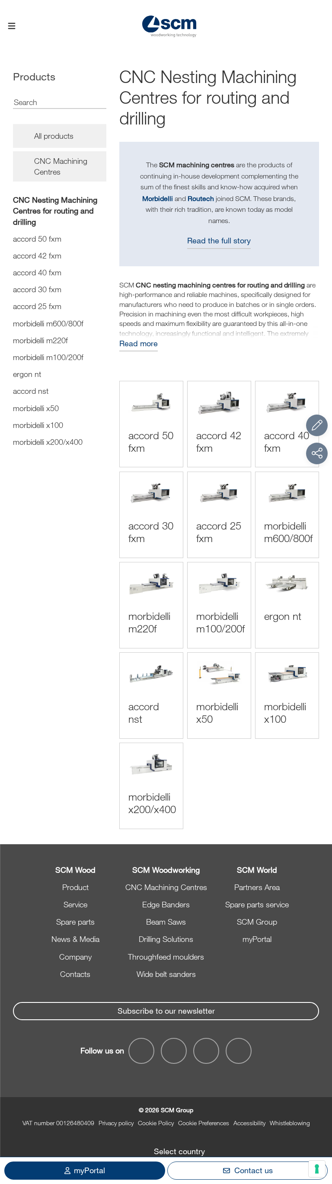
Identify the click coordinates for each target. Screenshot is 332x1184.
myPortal (257, 939)
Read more (138, 343)
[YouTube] (174, 1051)
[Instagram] (239, 1051)
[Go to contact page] (317, 425)
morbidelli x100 (38, 425)
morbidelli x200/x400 (48, 442)
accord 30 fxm (37, 289)
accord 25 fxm (37, 306)
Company (75, 956)
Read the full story (219, 240)
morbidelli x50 (36, 408)
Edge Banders (166, 904)
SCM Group (257, 921)
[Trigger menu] (11, 26)
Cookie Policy (156, 1123)
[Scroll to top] (317, 1130)
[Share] (317, 453)
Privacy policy (116, 1123)
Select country (179, 1151)
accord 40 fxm (37, 272)
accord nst (30, 391)
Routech (201, 198)
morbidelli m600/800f (48, 323)
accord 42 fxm (37, 255)
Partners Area (257, 887)
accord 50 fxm (37, 238)
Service (75, 904)
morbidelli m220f (40, 340)
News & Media (75, 939)
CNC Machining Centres (166, 887)
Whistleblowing (290, 1123)
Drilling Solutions (166, 939)
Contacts (75, 974)
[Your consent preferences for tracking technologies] (317, 1169)
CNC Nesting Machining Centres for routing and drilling (55, 210)
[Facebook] (141, 1051)
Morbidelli (157, 198)
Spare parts (75, 921)
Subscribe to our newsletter (166, 1010)
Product (75, 887)
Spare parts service (257, 904)
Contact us (253, 1170)
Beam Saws (166, 921)
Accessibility (249, 1123)
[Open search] (320, 26)
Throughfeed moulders (166, 956)
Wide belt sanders (166, 974)
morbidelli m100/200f (48, 357)
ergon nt (27, 374)
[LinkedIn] (206, 1051)
